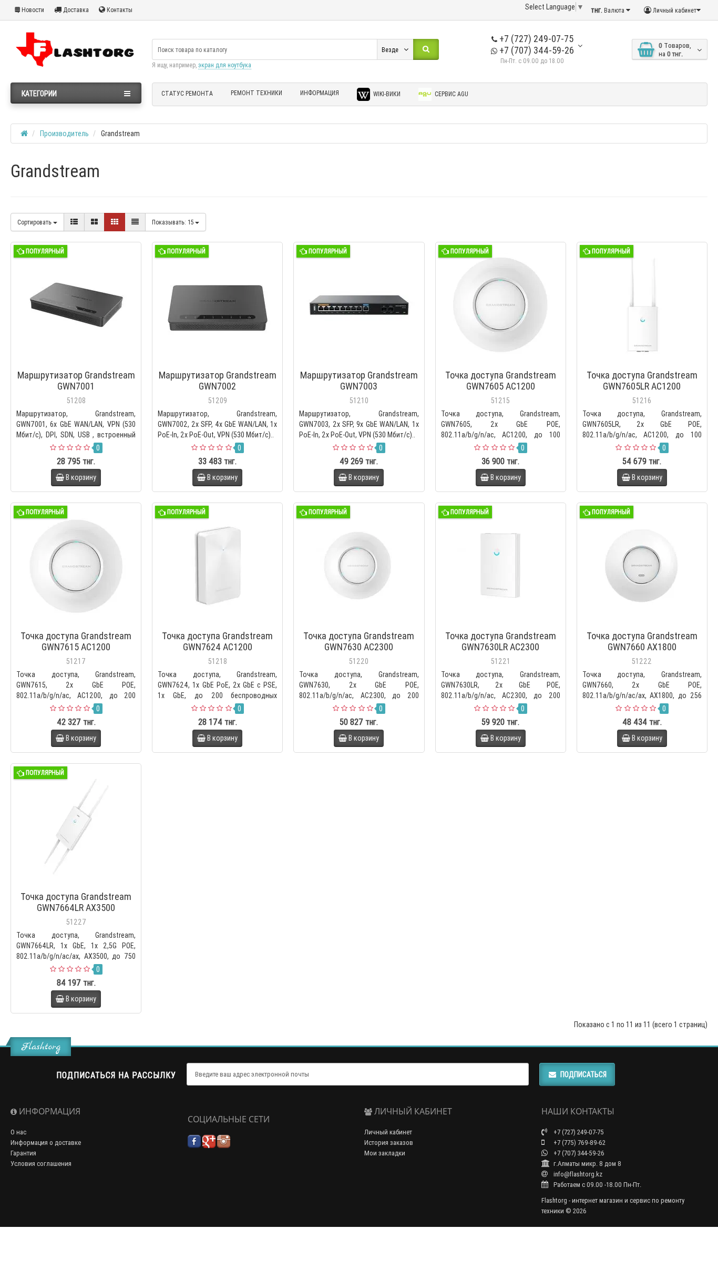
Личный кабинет (388, 1132)
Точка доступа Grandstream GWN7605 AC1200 (500, 380)
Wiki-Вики (386, 94)
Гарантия (23, 1153)
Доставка (75, 10)
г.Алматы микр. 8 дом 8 (586, 1163)
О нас (18, 1132)
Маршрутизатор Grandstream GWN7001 (76, 380)
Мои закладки (384, 1153)
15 (173, 222)
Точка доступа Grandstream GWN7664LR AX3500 (75, 902)
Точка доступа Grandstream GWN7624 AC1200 (217, 641)
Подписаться (583, 1074)
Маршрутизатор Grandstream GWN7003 (359, 380)
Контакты (118, 10)
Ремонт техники (256, 93)
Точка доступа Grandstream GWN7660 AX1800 (642, 641)
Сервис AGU (450, 94)
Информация (319, 93)
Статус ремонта (187, 93)
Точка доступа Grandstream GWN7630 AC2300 (358, 641)
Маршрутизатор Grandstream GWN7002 (217, 380)
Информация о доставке (46, 1142)
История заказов (388, 1142)
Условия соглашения (41, 1163)
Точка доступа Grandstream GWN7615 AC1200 (75, 641)
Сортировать (35, 222)
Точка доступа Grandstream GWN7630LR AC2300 (500, 641)
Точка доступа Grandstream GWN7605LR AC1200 (642, 380)
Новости (32, 10)
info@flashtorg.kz (577, 1174)
